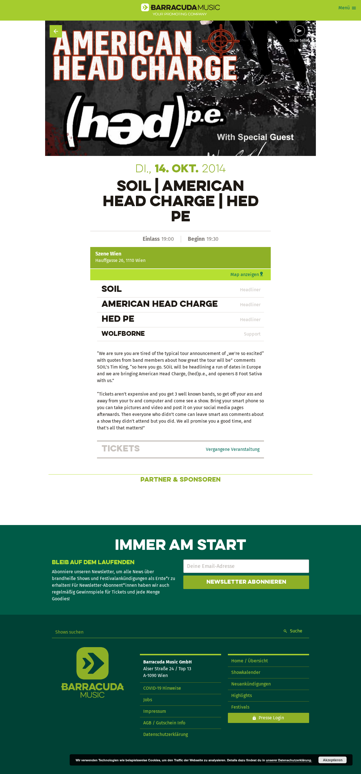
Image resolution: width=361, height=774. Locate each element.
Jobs (147, 699)
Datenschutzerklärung (165, 734)
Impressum (154, 711)
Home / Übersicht (249, 660)
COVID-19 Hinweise (162, 688)
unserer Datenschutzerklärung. (289, 760)
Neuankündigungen (251, 684)
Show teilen (299, 40)
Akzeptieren (332, 759)
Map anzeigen (244, 274)
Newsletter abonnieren (246, 582)
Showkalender (245, 672)
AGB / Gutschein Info (164, 723)
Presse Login (271, 717)
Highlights (241, 695)
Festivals (240, 707)
